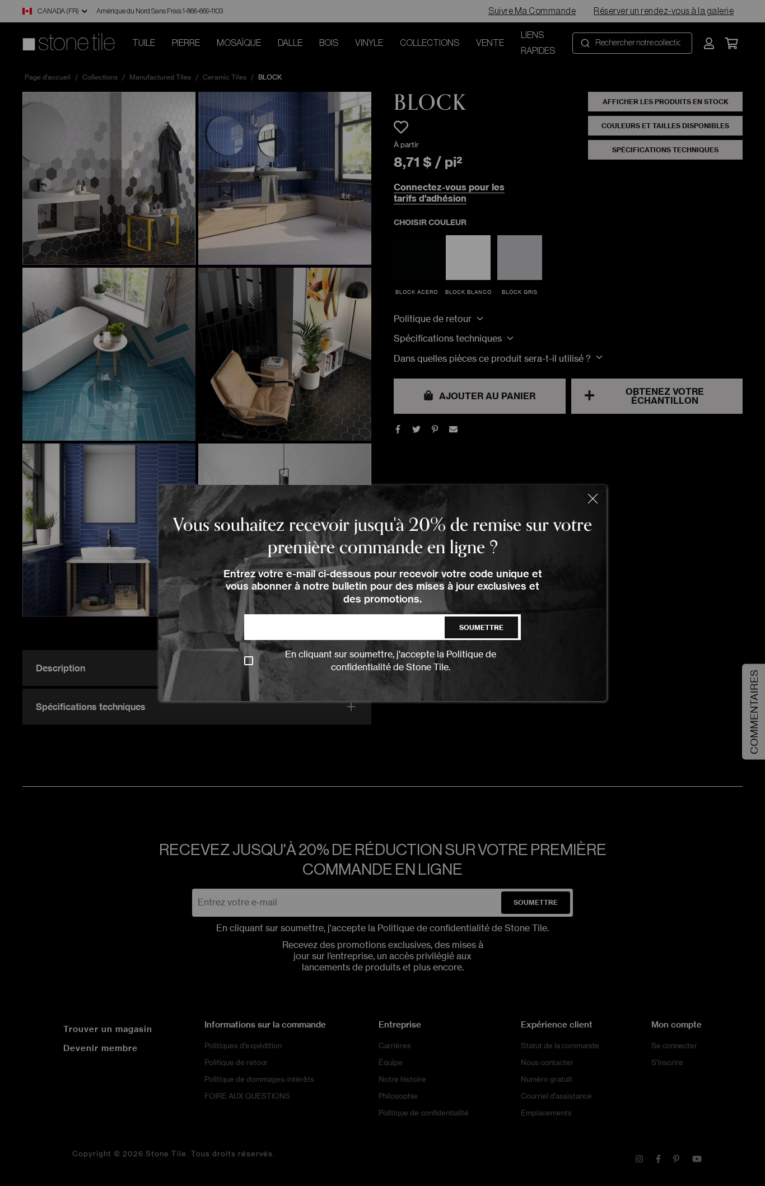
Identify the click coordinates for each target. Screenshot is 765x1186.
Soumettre (481, 627)
